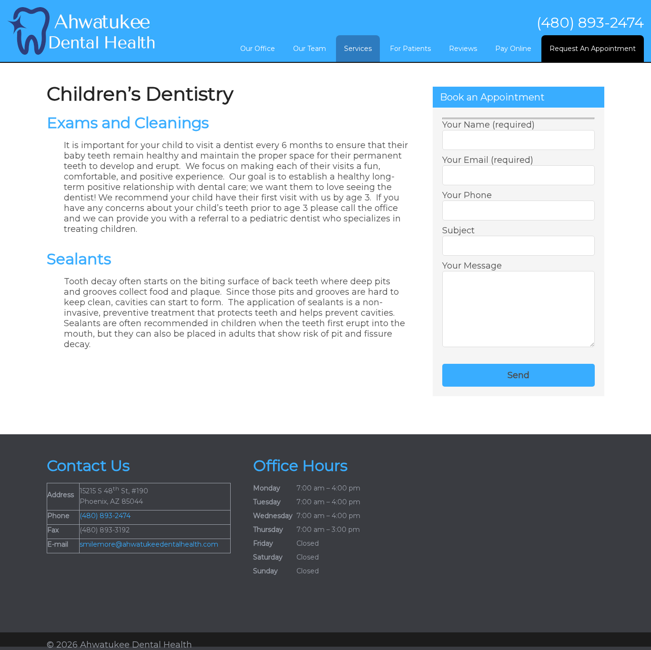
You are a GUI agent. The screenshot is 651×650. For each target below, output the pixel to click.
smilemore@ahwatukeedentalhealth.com (149, 544)
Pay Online (513, 48)
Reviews (463, 48)
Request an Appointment (592, 48)
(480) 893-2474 (590, 22)
